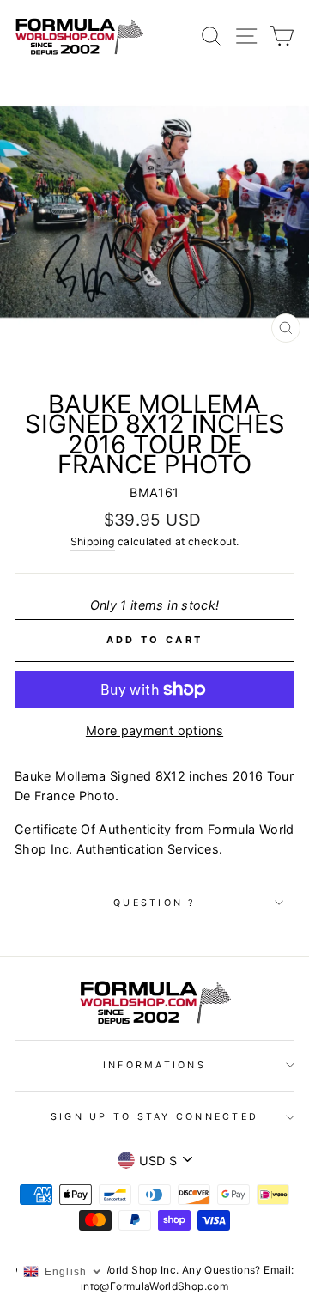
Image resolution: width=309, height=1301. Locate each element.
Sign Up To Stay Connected (154, 1116)
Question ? (154, 903)
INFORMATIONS (154, 1065)
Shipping (92, 541)
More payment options (154, 730)
